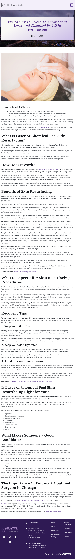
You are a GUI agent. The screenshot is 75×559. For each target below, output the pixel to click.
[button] (71, 5)
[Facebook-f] (15, 537)
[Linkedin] (9, 542)
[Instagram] (9, 537)
